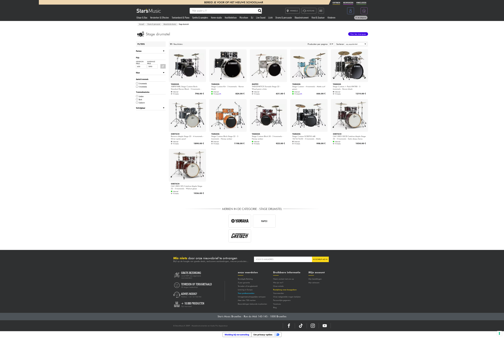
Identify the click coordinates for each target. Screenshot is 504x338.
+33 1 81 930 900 (194, 297)
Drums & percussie (283, 17)
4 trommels (143, 86)
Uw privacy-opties (262, 334)
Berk (140, 99)
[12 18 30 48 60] (330, 44)
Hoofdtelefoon (231, 17)
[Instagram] (313, 325)
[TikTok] (301, 325)
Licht (270, 17)
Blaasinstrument (302, 17)
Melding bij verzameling (237, 334)
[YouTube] (325, 325)
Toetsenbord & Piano (181, 17)
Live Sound (261, 17)
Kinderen (331, 17)
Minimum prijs (140, 62)
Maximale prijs (151, 62)
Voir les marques (358, 34)
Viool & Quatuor (318, 17)
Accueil (141, 24)
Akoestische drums (170, 24)
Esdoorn (142, 102)
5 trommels (143, 83)
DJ (252, 17)
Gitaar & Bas (142, 17)
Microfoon (244, 17)
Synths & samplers (200, 17)
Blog (275, 307)
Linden (141, 96)
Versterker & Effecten (159, 17)
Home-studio (216, 17)
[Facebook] (289, 325)
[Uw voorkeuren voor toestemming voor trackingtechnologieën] (499, 333)
